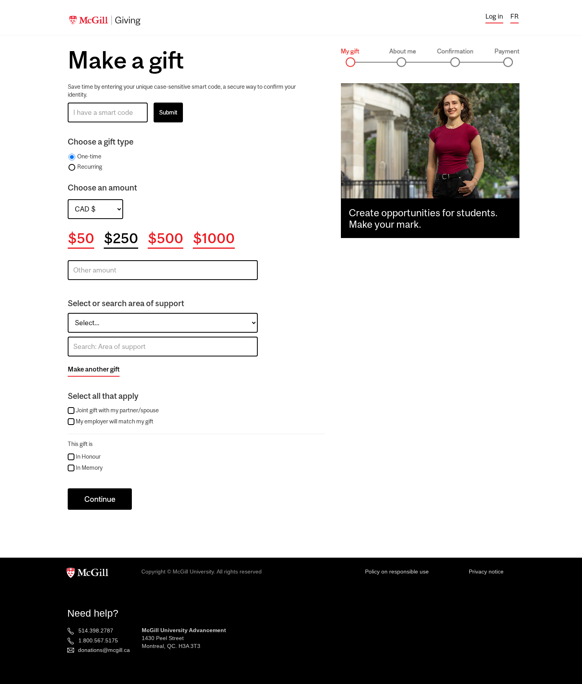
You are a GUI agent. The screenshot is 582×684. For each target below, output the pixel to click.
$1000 (214, 238)
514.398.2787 (95, 630)
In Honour (88, 456)
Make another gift (94, 369)
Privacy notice (486, 571)
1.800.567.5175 (98, 640)
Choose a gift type (100, 141)
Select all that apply (103, 395)
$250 (121, 238)
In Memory (89, 467)
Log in (494, 16)
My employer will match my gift (114, 421)
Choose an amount (102, 187)
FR (514, 16)
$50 (81, 238)
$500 (165, 238)
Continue (99, 499)
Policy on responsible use (397, 571)
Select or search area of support (126, 303)
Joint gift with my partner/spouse (117, 410)
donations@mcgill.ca (104, 650)
